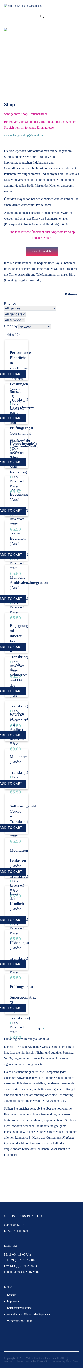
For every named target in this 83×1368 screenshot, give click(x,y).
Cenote (28, 1361)
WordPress (72, 1361)
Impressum (13, 1301)
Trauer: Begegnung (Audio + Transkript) (19, 499)
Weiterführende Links (19, 1320)
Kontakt (11, 1294)
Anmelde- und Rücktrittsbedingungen (28, 1314)
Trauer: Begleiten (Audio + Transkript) (19, 543)
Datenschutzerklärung (19, 1307)
